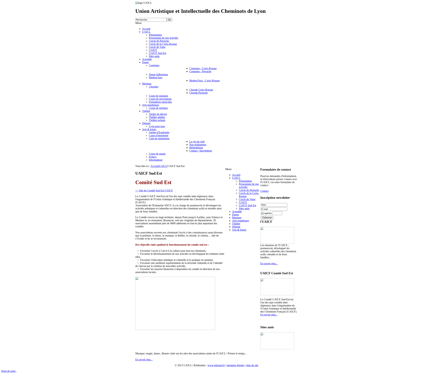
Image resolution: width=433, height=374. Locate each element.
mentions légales (235, 365)
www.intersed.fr (216, 365)
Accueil (155, 166)
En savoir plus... (269, 263)
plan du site (252, 365)
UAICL (163, 166)
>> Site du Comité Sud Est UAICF (154, 190)
